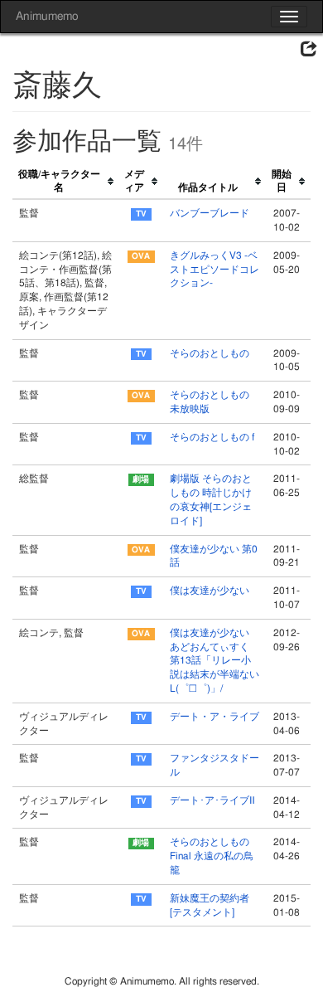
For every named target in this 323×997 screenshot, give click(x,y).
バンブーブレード (209, 213)
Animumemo (47, 16)
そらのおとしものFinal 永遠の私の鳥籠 (211, 856)
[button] (309, 50)
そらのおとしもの (209, 353)
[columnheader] (65, 182)
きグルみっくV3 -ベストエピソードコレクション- (214, 269)
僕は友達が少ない (209, 591)
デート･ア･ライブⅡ (212, 800)
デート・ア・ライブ (214, 717)
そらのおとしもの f (212, 437)
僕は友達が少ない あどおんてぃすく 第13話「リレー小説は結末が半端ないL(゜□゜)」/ (214, 660)
